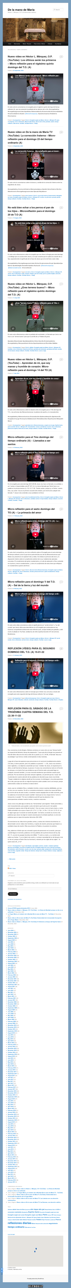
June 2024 (10, 930)
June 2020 (10, 1013)
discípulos (25, 1212)
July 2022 (10, 965)
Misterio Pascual (27, 1219)
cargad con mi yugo (49, 425)
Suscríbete (13, 894)
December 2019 (12, 1025)
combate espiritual (53, 846)
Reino (33, 1223)
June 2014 (10, 1149)
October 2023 (11, 936)
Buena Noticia (48, 1209)
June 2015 (10, 1126)
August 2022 (11, 963)
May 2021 (10, 992)
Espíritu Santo (58, 425)
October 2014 (11, 1141)
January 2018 (11, 1070)
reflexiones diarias (57, 849)
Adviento (10, 1209)
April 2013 (10, 1176)
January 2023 (11, 953)
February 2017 (12, 1087)
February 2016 (12, 1110)
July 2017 (10, 1077)
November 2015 (12, 1116)
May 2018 (10, 1062)
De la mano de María (21, 10)
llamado (18, 498)
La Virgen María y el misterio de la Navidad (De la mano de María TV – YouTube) (31, 914)
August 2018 (11, 1056)
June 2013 (10, 1172)
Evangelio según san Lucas (42, 847)
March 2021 (11, 996)
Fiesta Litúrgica (57, 1215)
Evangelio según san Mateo (37, 120)
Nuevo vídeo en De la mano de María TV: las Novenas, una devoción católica (39, 1202)
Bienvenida (17, 44)
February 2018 (12, 1068)
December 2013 (12, 1161)
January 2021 (11, 1000)
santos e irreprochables (42, 498)
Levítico (42, 197)
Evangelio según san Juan (48, 698)
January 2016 (11, 1112)
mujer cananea (25, 273)
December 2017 (12, 1072)
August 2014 (11, 1145)
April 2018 (10, 1064)
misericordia (15, 1219)
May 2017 (10, 1081)
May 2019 (10, 1039)
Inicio (9, 44)
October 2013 (11, 1164)
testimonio (31, 700)
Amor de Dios (21, 1209)
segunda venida (20, 851)
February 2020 (12, 1021)
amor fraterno (29, 195)
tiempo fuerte (39, 851)
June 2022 (10, 967)
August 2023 (11, 940)
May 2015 (10, 1128)
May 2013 (10, 1174)
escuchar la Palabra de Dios (27, 847)
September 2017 (12, 1073)
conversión (11, 1212)
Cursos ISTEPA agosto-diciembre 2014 (19, 908)
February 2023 (12, 952)
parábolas (52, 1219)
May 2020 (10, 1015)
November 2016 (12, 1093)
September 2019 (12, 1031)
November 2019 (12, 1027)
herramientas (11, 849)
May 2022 (10, 969)
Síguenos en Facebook (15, 899)
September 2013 (12, 1166)
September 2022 (12, 961)
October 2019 (11, 1029)
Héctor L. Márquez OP (50, 120)
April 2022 (10, 971)
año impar (34, 1209)
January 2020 (11, 1023)
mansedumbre (31, 427)
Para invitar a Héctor (39, 44)
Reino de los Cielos (23, 428)
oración (27, 849)
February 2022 (12, 975)
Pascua (58, 1219)
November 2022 (12, 957)
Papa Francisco (46, 1219)
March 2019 (11, 1042)
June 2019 (10, 1037)
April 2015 (10, 1130)
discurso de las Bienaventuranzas (39, 570)
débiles (31, 347)
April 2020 (10, 1017)
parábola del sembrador (40, 349)
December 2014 (12, 1137)
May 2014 (10, 1151)
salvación (57, 273)
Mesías (58, 1217)
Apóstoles (27, 1209)
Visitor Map (11, 1234)
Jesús (9, 273)
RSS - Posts (12, 868)
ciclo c (58, 1209)
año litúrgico (28, 846)
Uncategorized (16, 120)
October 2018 (11, 1052)
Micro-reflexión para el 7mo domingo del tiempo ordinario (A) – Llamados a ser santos (30, 440)
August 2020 (11, 1010)
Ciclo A (27, 120)
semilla (60, 349)
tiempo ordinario (12, 199)
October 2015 (11, 1118)
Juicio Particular (19, 849)
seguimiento (53, 1223)
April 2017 (10, 1083)
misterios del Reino (28, 349)
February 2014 (12, 1157)
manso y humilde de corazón (43, 427)
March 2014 (11, 1155)
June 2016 (10, 1102)
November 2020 (12, 1004)
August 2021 (11, 986)
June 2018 (10, 1060)
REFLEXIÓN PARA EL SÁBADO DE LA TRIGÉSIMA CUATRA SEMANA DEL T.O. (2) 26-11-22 (30, 712)
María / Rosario (27, 44)
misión (21, 1219)
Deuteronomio (52, 195)
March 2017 (11, 1085)
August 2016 (11, 1099)
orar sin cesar (33, 849)
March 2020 (11, 1019)
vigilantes (59, 851)
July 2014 (10, 1147)
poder (43, 849)
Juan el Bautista (19, 700)
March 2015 (11, 1132)
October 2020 (11, 1006)
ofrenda (32, 571)
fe (52, 1215)
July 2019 (10, 1035)
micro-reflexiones (19, 121)
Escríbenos (58, 44)
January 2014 (11, 1159)
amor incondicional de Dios (32, 497)
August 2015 (11, 1122)
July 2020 (10, 1012)
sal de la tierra (25, 640)
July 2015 (10, 1124)
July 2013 (10, 1170)
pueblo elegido (51, 273)
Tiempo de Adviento (30, 851)
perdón (58, 197)
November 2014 (12, 1139)
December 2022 (12, 955)
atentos (41, 846)
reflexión (26, 700)
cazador (46, 846)
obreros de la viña (40, 121)
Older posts (11, 859)
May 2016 (10, 1104)
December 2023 (12, 932)
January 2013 (11, 1182)
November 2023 (12, 934)
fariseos (49, 1215)
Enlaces (50, 44)
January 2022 (11, 977)
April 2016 (10, 1106)
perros (45, 273)
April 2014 (10, 1153)
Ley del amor (48, 197)
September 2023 (12, 938)
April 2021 (10, 994)
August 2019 (11, 1033)
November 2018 (12, 1050)
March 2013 (11, 1178)
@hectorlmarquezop (31, 114)
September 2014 (12, 1143)
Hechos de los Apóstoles (15, 1217)
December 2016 (12, 1091)
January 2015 (11, 1135)
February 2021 (12, 998)
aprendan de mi (29, 425)
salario (52, 121)
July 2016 (10, 1101)
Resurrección (39, 1223)
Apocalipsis (35, 846)
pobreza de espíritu (13, 428)
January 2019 (11, 1046)
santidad (33, 498)
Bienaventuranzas (39, 425)
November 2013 (12, 1162)
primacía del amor (39, 571)
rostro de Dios (11, 851)
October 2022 (11, 959)
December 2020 (12, 1002)
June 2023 (10, 944)
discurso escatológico (13, 847)
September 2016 (12, 1097)
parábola (48, 121)
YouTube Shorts (29, 123)
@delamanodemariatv (15, 268)
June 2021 (10, 990)
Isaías (39, 1217)
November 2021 (12, 981)
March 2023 (11, 950)
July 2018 (10, 1058)
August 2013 (11, 1168)
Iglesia (35, 1217)
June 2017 (10, 1079)
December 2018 (12, 1048)
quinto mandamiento (49, 571)
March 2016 (11, 1108)
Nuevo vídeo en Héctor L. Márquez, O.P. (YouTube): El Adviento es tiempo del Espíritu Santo (34, 922)
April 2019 (10, 1041)
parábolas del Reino (52, 349)
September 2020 (12, 1008)
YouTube (22, 123)
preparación (48, 849)
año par (42, 1209)
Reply (36, 123)
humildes (10, 349)
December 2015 (12, 1114)
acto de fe (28, 272)
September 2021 (12, 984)
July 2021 (10, 988)
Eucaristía (42, 1212)
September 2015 (12, 1120)
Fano (45, 1214)
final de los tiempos (55, 847)
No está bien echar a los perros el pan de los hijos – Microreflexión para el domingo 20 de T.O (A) (31, 211)
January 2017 (11, 1089)
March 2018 (11, 1066)
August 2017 (11, 1075)
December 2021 (12, 979)
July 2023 (10, 942)
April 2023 (10, 948)
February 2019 (12, 1044)
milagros (10, 1219)
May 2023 (10, 946)
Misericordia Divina (30, 121)
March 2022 (11, 973)
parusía (39, 849)
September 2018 (12, 1054)
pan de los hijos (38, 273)
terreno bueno (11, 351)
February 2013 (12, 1180)
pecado (54, 197)
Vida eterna (16, 123)
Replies (60, 700)
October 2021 (11, 982)
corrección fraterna (43, 195)
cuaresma (18, 1212)
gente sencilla (11, 427)
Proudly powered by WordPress (35, 1278)
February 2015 (12, 1133)
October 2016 (11, 1095)
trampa (54, 851)
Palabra (32, 273)
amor (14, 1209)
